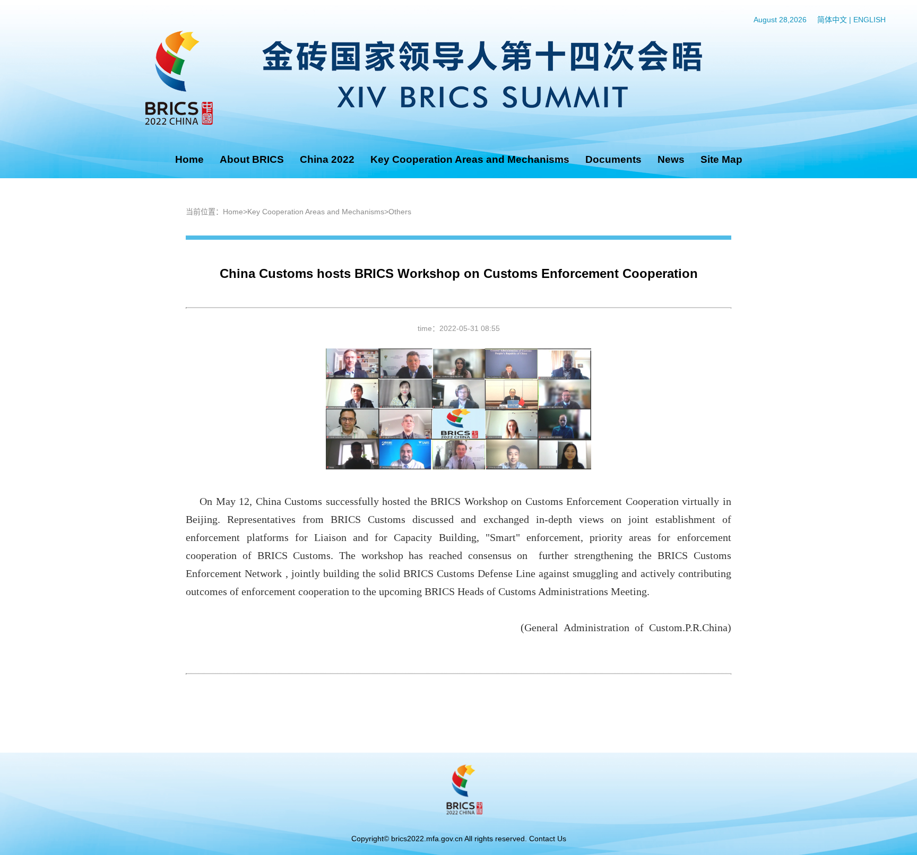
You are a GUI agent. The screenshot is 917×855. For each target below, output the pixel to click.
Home (189, 159)
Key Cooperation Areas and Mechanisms (469, 159)
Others (399, 211)
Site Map (721, 159)
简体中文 (832, 19)
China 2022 (327, 159)
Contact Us (547, 838)
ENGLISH (869, 19)
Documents (613, 159)
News (671, 159)
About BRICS (252, 159)
